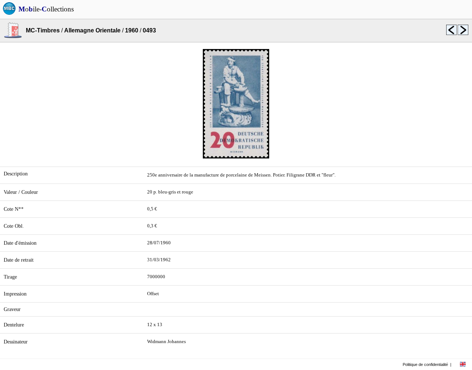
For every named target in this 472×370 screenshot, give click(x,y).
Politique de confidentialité (425, 364)
